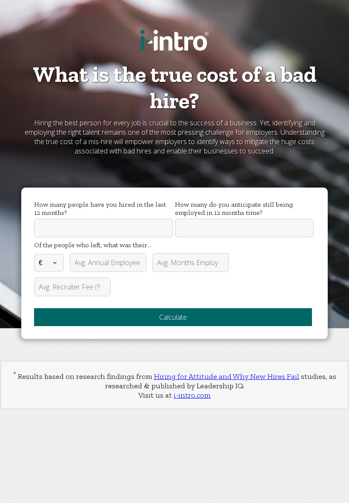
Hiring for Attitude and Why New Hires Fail (226, 376)
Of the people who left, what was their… (92, 245)
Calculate (173, 317)
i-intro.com (192, 395)
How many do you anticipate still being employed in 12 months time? (234, 208)
